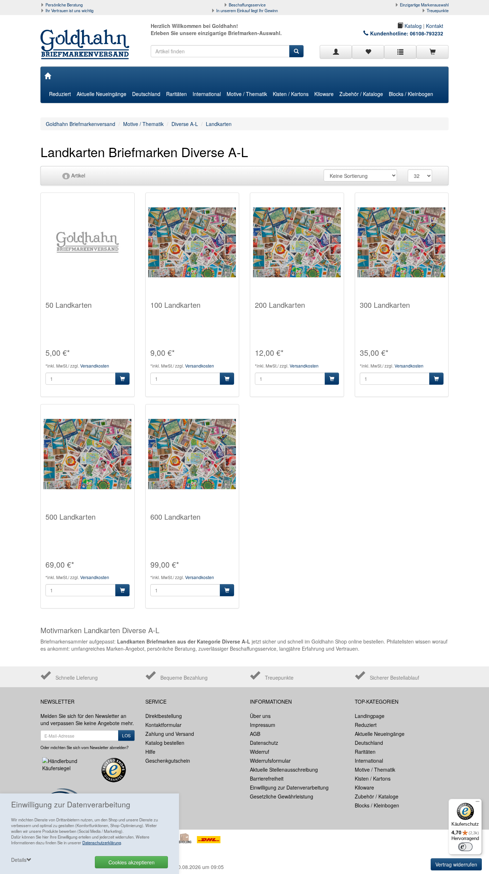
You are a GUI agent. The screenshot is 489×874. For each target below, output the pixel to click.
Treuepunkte (438, 10)
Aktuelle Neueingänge (101, 93)
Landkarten (219, 123)
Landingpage (369, 715)
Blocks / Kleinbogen (411, 93)
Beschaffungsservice (247, 5)
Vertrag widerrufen (456, 864)
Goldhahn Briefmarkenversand (80, 123)
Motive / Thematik (247, 93)
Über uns (260, 715)
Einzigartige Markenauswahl (424, 5)
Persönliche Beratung (64, 5)
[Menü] (477, 803)
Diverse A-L (184, 123)
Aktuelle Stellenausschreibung (284, 769)
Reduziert (60, 93)
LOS (126, 735)
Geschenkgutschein (167, 760)
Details (18, 859)
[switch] (465, 847)
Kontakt (434, 25)
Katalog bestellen (164, 742)
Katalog (412, 25)
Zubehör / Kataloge (361, 93)
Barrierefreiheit (267, 778)
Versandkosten (94, 366)
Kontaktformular (163, 724)
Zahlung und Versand (169, 733)
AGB (255, 733)
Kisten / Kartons (291, 93)
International (207, 93)
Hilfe (150, 751)
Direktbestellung (163, 715)
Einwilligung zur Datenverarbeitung (289, 787)
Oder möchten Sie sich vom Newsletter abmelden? (84, 747)
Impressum (262, 724)
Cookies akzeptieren (131, 862)
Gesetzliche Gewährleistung (281, 796)
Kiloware (324, 93)
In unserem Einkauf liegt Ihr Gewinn (247, 10)
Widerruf (259, 751)
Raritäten (176, 93)
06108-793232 (426, 33)
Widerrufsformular (270, 760)
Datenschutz (264, 742)
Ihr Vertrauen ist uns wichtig (69, 10)
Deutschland (146, 93)
